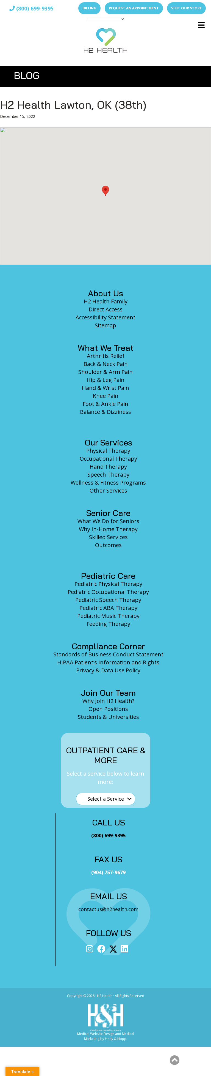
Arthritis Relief (105, 356)
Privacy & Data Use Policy (108, 670)
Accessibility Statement (105, 317)
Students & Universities (108, 717)
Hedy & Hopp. (116, 1038)
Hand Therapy (108, 466)
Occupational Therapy (108, 458)
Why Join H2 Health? (108, 701)
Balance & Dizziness (105, 411)
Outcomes (108, 545)
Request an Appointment (134, 8)
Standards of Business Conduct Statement (108, 654)
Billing (89, 8)
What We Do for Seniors (108, 521)
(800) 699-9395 (34, 8)
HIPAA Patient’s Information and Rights (108, 662)
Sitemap (105, 325)
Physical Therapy (108, 450)
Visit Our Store (186, 8)
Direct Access (106, 309)
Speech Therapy (108, 474)
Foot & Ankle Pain (105, 403)
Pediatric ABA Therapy (108, 608)
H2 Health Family (105, 301)
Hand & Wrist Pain (105, 388)
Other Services (108, 490)
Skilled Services (108, 537)
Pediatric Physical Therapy (108, 584)
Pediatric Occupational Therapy (108, 592)
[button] (105, 191)
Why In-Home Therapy (108, 529)
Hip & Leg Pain (105, 380)
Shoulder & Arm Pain (105, 372)
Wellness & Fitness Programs (108, 482)
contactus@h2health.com (108, 909)
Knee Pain (105, 396)
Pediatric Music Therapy (108, 615)
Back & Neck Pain (106, 364)
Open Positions (108, 709)
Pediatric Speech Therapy (108, 600)
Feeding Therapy (108, 623)
